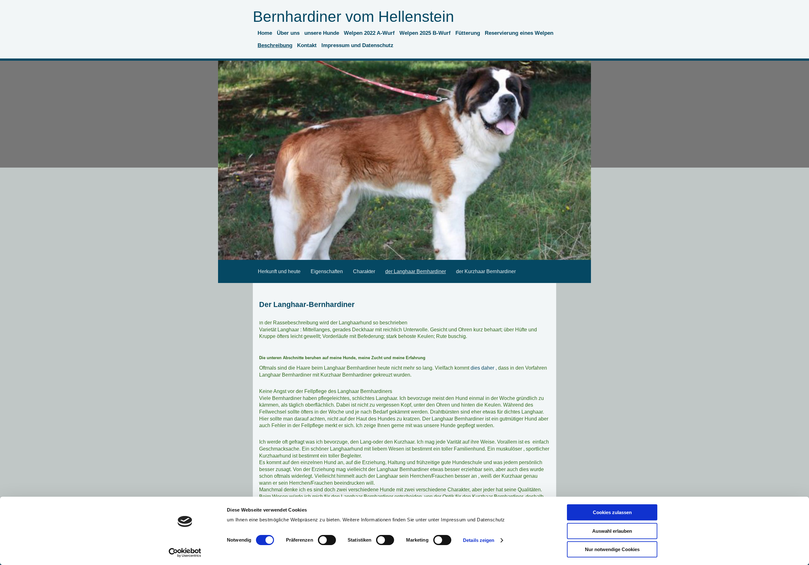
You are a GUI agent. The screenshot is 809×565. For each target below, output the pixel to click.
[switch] (327, 540)
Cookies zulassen (612, 512)
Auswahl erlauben (612, 531)
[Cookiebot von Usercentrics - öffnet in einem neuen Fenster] (185, 552)
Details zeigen (478, 540)
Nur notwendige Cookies (612, 549)
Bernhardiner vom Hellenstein (353, 16)
